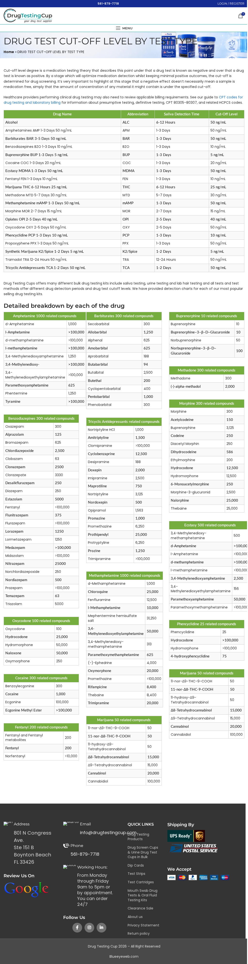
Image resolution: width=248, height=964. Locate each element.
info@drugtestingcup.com (108, 833)
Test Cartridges (141, 882)
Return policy (139, 933)
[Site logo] (28, 15)
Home (9, 51)
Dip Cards (136, 865)
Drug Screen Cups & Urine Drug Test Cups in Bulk (143, 852)
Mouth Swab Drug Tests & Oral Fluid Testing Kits (142, 895)
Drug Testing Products (138, 837)
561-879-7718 (108, 3)
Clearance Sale (140, 908)
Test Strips (136, 873)
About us (135, 916)
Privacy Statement (143, 925)
